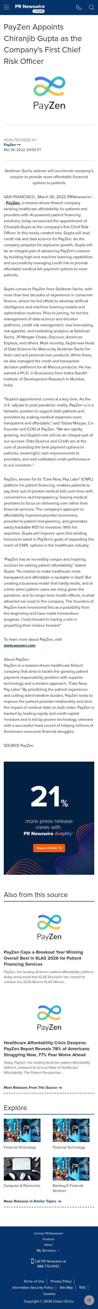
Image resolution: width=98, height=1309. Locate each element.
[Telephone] (78, 7)
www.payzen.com (19, 645)
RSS (82, 1287)
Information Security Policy (32, 1287)
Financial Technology (20, 1147)
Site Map (66, 1287)
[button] (49, 92)
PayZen (13, 203)
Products (48, 1239)
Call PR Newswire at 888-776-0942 (50, 1264)
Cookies (49, 1293)
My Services (47, 1250)
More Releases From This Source (30, 1087)
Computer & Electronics (22, 1185)
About (48, 1244)
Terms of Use (34, 1281)
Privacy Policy (61, 1281)
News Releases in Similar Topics (30, 1201)
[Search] (91, 7)
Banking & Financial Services (68, 1188)
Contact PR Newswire (48, 1233)
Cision (58, 1301)
